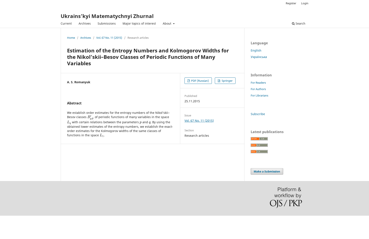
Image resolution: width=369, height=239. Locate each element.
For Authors (258, 89)
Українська (259, 57)
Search (300, 23)
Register (291, 3)
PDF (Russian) (199, 81)
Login (304, 3)
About (167, 23)
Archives (85, 23)
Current (66, 23)
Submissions (107, 23)
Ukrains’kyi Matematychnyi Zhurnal (107, 15)
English (256, 50)
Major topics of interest (139, 23)
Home (71, 38)
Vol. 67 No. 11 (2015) (109, 38)
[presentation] (90, 117)
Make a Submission (267, 171)
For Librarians (259, 95)
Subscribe (258, 114)
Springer (227, 81)
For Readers (258, 83)
